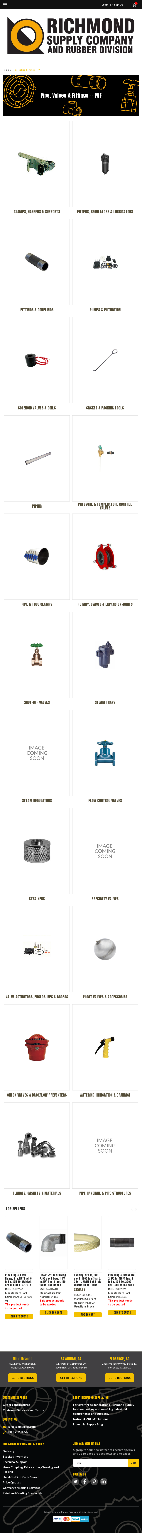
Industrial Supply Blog (88, 1424)
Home (6, 70)
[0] (132, 4)
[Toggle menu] (5, 6)
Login (105, 4)
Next (136, 1209)
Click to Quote (19, 1316)
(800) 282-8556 (17, 1432)
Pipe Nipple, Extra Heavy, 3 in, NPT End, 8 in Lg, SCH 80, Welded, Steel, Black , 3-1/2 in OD (18, 1280)
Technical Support (15, 1461)
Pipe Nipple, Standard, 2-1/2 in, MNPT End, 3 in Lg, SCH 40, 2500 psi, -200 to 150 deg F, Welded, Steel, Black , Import (122, 1280)
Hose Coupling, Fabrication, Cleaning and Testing (31, 1469)
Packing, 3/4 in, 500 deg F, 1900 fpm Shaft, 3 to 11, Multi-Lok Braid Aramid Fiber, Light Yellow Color (88, 1280)
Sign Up (118, 4)
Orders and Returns (16, 1404)
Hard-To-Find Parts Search (21, 1477)
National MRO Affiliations (90, 1419)
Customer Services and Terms (23, 1410)
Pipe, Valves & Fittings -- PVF (27, 70)
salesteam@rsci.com (21, 1426)
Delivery (8, 1451)
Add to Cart (88, 1315)
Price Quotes (12, 1482)
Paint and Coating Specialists (23, 1493)
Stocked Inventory (15, 1456)
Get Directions (23, 1377)
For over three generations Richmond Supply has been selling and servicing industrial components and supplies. (103, 1409)
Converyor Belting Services (21, 1487)
